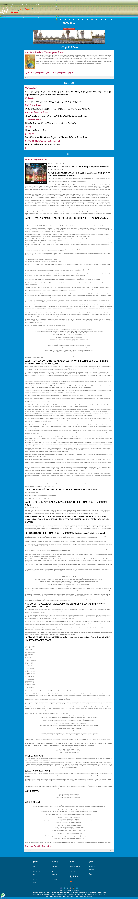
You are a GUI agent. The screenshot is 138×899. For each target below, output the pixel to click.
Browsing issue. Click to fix (69, 28)
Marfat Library (40, 140)
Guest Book (54, 866)
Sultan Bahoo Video (37, 877)
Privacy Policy (55, 877)
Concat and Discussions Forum (36, 112)
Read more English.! (32, 846)
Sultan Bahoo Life (54, 140)
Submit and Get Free (33, 119)
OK (105, 898)
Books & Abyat (31, 88)
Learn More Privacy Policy (98, 898)
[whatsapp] (3, 895)
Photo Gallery (36, 879)
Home (34, 869)
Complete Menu (55, 879)
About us (54, 871)
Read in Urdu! (47, 846)
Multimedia (29, 98)
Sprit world (29, 140)
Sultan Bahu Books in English (62, 72)
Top (112, 77)
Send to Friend (92, 869)
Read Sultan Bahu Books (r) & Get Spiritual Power (44, 52)
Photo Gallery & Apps (33, 105)
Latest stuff (29, 133)
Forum (34, 882)
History (28, 126)
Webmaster (54, 869)
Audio (34, 874)
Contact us (54, 874)
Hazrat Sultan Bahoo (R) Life (36, 159)
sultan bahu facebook (75, 866)
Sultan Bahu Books (37, 871)
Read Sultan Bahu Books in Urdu (37, 72)
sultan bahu (72, 871)
